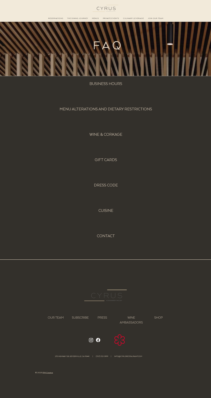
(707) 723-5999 (103, 356)
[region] (105, 92)
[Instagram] (91, 340)
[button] (56, 18)
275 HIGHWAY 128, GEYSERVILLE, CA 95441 (72, 356)
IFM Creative (48, 373)
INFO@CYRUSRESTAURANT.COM (128, 356)
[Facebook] (98, 340)
